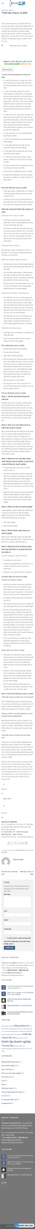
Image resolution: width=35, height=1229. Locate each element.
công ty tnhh (17, 1029)
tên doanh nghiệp (18, 1046)
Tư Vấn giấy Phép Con (9, 1100)
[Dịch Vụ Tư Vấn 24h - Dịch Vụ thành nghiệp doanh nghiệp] (17, 3)
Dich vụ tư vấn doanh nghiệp (11, 1073)
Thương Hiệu (7, 1045)
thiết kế (20, 1034)
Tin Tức (4, 1096)
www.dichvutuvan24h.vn (7, 1048)
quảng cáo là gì (11, 1034)
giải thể (15, 1031)
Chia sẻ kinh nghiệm (8, 1066)
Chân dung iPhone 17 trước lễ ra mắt (19, 1005)
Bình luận (7, 894)
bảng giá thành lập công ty (7, 1026)
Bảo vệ (7, 1029)
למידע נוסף (29, 1048)
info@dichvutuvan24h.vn (13, 973)
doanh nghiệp (27, 1029)
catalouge (11, 1029)
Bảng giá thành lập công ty (10, 1062)
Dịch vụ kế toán (6, 1069)
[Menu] (2, 3)
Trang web (7, 929)
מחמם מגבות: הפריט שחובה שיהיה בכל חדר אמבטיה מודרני (20, 987)
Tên (6, 911)
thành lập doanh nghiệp (16, 1041)
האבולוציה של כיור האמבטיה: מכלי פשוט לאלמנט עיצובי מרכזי (20, 993)
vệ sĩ (23, 1046)
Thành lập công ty (7, 10)
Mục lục (7, 799)
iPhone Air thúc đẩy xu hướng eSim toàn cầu (19, 1000)
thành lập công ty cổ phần (21, 1038)
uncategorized (6, 1103)
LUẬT (3, 1081)
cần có (21, 1029)
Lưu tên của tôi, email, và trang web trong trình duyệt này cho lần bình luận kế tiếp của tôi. (17, 941)
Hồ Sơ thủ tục (6, 1077)
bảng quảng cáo (21, 1025)
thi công (17, 1034)
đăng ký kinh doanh (17, 1048)
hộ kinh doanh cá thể (22, 1031)
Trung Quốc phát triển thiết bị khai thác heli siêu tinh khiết (20, 1013)
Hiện (11, 69)
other (3, 1084)
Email (6, 920)
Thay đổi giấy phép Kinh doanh (11, 1092)
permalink (4, 852)
